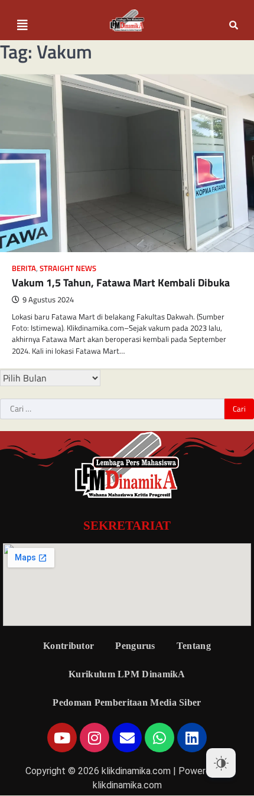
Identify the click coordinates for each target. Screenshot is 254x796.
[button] (22, 25)
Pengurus (135, 646)
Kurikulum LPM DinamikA (127, 674)
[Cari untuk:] (112, 409)
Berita (24, 268)
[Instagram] (94, 737)
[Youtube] (62, 737)
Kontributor (68, 646)
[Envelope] (127, 737)
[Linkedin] (192, 737)
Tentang (194, 646)
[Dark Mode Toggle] (221, 763)
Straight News (68, 268)
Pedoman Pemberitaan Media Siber (127, 702)
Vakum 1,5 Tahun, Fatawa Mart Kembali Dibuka (121, 283)
